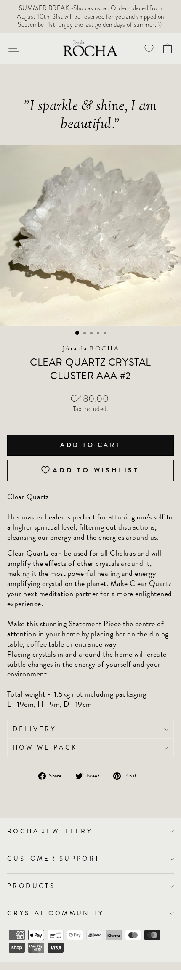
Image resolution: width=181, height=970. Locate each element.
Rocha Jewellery (49, 831)
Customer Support (53, 858)
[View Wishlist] (149, 48)
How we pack (45, 747)
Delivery (34, 729)
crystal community (55, 913)
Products (31, 885)
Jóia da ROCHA (91, 349)
